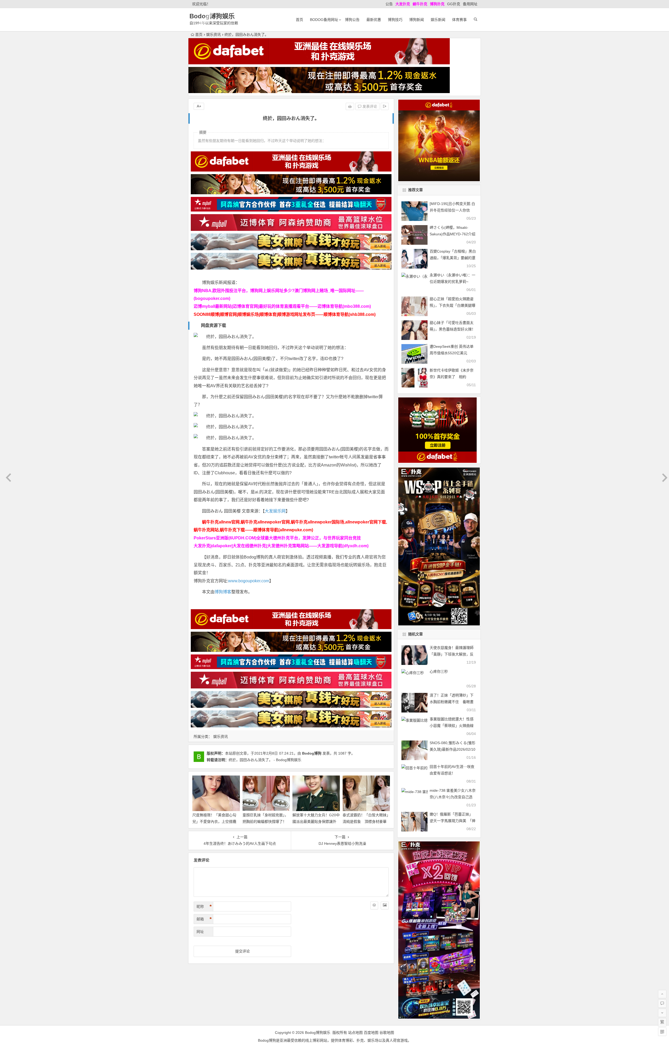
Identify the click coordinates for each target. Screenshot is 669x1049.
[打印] (350, 106)
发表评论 (369, 106)
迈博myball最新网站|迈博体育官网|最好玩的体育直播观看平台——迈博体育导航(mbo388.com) (282, 306)
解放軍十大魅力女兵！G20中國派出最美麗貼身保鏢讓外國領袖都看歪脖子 (316, 821)
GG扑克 (453, 4)
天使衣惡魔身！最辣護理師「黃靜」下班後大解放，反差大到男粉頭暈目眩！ (452, 654)
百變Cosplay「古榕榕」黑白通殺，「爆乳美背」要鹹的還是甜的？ (453, 257)
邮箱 (204, 919)
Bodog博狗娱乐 (212, 16)
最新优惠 (373, 20)
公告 (389, 4)
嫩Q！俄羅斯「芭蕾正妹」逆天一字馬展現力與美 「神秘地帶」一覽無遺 (452, 820)
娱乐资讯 (213, 34)
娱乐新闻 (438, 20)
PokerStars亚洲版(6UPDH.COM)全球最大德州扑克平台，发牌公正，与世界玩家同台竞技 (277, 538)
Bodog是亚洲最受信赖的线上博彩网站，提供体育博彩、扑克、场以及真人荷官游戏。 (334, 1040)
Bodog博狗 (311, 753)
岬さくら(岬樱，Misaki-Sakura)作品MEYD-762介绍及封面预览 (452, 234)
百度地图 (371, 1032)
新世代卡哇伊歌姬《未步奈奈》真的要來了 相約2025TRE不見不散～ (452, 376)
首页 (299, 20)
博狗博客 (223, 592)
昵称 (204, 906)
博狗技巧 (395, 20)
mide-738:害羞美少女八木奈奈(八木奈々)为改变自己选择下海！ (453, 797)
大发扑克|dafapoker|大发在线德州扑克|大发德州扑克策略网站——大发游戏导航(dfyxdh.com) (281, 546)
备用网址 (470, 4)
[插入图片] (385, 905)
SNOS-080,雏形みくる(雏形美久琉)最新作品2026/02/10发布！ (452, 749)
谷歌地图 (386, 1032)
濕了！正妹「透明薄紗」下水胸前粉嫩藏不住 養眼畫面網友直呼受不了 (452, 701)
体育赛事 (459, 20)
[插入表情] (374, 905)
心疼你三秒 (439, 671)
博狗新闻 (416, 20)
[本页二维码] (662, 1032)
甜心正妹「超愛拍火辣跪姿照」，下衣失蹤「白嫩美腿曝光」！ (452, 305)
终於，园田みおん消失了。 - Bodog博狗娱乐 (265, 760)
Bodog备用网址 (324, 20)
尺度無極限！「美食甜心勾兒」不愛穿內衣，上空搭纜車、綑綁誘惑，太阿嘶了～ (214, 821)
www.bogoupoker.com (248, 581)
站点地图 (355, 1032)
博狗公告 (352, 20)
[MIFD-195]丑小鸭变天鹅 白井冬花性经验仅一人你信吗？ (452, 210)
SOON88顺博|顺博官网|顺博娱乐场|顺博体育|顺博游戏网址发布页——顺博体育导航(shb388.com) (285, 314)
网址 (200, 932)
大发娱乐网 (275, 511)
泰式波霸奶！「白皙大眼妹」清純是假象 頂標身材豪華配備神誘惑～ (365, 821)
